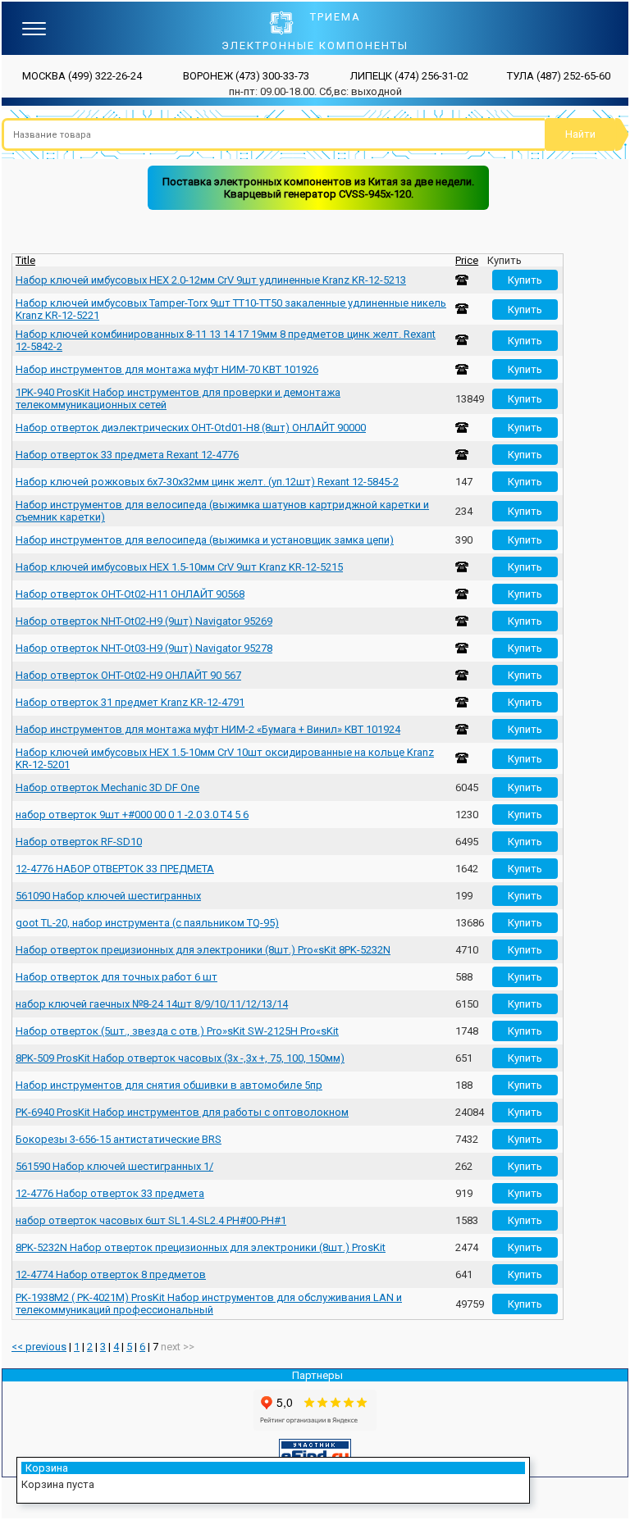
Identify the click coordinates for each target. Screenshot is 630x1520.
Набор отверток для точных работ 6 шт (116, 977)
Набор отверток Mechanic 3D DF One (107, 787)
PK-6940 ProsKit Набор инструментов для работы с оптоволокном (182, 1112)
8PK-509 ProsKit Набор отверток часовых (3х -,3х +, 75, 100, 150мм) (180, 1058)
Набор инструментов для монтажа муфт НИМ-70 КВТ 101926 (167, 369)
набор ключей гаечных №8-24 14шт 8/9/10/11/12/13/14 (152, 1004)
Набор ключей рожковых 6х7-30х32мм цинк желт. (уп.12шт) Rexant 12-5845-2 (207, 482)
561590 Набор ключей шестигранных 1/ (114, 1166)
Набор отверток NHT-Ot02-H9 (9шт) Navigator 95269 (144, 621)
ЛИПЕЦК (409, 76)
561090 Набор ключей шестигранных (108, 896)
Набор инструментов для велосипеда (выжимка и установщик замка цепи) (205, 540)
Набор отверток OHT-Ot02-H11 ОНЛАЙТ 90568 (130, 594)
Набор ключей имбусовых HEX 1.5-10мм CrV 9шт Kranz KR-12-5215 (179, 567)
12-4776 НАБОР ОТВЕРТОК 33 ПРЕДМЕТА (115, 868)
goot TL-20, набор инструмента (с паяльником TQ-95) (147, 923)
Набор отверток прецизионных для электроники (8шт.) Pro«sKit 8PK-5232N (203, 950)
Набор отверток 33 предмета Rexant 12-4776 (127, 454)
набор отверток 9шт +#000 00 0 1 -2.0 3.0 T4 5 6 (132, 814)
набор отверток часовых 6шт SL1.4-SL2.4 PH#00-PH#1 (151, 1220)
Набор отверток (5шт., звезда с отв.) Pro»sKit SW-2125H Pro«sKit (177, 1031)
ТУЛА (558, 76)
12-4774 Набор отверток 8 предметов (111, 1274)
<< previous (38, 1346)
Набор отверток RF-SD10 (79, 841)
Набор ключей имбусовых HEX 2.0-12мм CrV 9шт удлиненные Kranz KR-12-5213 (211, 280)
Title (25, 260)
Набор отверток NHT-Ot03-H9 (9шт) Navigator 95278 (144, 648)
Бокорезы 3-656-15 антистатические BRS (118, 1139)
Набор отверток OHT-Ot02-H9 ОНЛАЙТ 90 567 (128, 675)
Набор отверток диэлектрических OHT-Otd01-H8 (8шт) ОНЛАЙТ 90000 (191, 427)
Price (466, 260)
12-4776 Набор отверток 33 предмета (110, 1193)
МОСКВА (82, 76)
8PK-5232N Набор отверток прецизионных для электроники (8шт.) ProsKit (201, 1247)
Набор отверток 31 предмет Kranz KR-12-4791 (130, 702)
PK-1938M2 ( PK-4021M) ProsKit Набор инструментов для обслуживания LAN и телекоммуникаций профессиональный (209, 1303)
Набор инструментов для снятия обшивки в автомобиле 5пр (169, 1085)
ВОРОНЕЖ (246, 76)
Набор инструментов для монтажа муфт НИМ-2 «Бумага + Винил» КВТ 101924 (208, 729)
